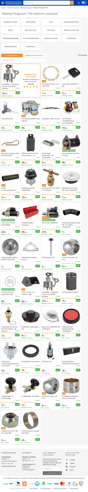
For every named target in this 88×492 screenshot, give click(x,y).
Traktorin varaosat (13, 8)
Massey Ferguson (26, 8)
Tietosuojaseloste (45, 488)
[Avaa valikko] (2, 3)
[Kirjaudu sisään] (78, 2)
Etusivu (3, 8)
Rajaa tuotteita (12, 55)
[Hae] (72, 3)
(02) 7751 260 (9, 463)
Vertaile (18, 88)
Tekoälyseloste (74, 488)
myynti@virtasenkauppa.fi (9, 461)
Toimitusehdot (33, 488)
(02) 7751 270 (29, 460)
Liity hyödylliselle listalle (53, 473)
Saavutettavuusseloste (60, 488)
